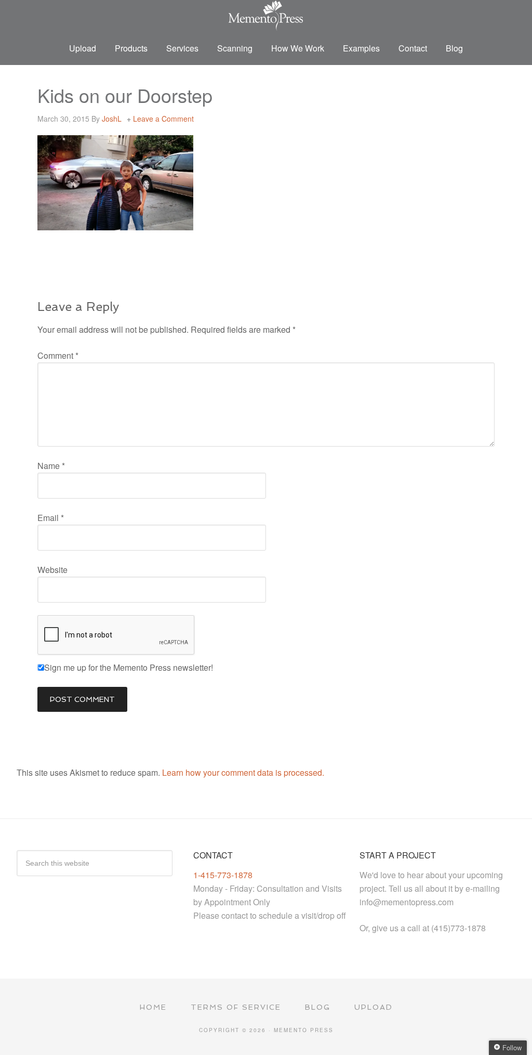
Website (52, 570)
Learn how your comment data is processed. (243, 772)
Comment (57, 355)
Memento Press (266, 15)
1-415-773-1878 (222, 875)
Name (51, 466)
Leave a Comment (163, 118)
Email (50, 518)
